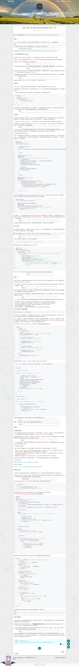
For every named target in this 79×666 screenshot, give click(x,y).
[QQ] (40, 19)
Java (35, 30)
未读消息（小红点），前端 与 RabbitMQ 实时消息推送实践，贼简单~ (28, 466)
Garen (63, 644)
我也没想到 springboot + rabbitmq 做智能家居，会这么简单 (26, 462)
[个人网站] (35, 19)
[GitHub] (37, 19)
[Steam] (43, 19)
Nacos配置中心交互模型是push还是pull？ (22, 121)
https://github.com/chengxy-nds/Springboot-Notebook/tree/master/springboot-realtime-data (38, 51)
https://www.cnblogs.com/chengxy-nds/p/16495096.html (47, 35)
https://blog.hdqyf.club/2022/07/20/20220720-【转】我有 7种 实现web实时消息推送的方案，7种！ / (37, 642)
